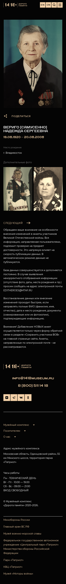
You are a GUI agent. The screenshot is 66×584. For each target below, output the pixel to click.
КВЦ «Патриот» (13, 566)
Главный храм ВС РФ (16, 526)
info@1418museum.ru (33, 378)
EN (43, 5)
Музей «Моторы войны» (18, 573)
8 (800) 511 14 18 (33, 385)
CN (48, 5)
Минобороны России (16, 519)
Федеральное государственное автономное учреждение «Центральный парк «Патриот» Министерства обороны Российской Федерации (31, 547)
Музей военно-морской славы (22, 533)
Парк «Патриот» (13, 560)
